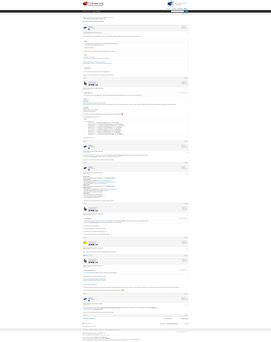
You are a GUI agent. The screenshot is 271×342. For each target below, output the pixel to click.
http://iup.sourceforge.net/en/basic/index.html (101, 63)
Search (174, 8)
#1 (187, 33)
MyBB (96, 337)
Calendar (181, 8)
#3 (187, 152)
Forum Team (85, 329)
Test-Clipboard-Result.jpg (91, 71)
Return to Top (101, 329)
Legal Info (101, 332)
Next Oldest (85, 318)
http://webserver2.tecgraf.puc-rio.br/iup (96, 61)
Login (94, 11)
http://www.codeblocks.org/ (100, 183)
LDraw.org (96, 329)
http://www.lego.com (135, 339)
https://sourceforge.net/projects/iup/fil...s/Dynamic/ (94, 280)
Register (98, 11)
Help (187, 8)
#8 (187, 304)
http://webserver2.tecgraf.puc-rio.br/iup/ (96, 155)
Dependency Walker (87, 251)
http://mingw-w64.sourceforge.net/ (108, 189)
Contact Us (91, 329)
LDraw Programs (98, 17)
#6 (187, 249)
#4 (187, 173)
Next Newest (91, 318)
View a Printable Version (88, 323)
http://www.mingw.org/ (106, 180)
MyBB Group (104, 337)
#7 (187, 266)
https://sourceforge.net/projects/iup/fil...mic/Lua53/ (94, 103)
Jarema (90, 26)
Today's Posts (185, 13)
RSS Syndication (116, 329)
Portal (169, 8)
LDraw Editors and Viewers (107, 17)
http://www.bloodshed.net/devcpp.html (106, 182)
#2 (187, 89)
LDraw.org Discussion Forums (88, 17)
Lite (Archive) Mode (108, 329)
